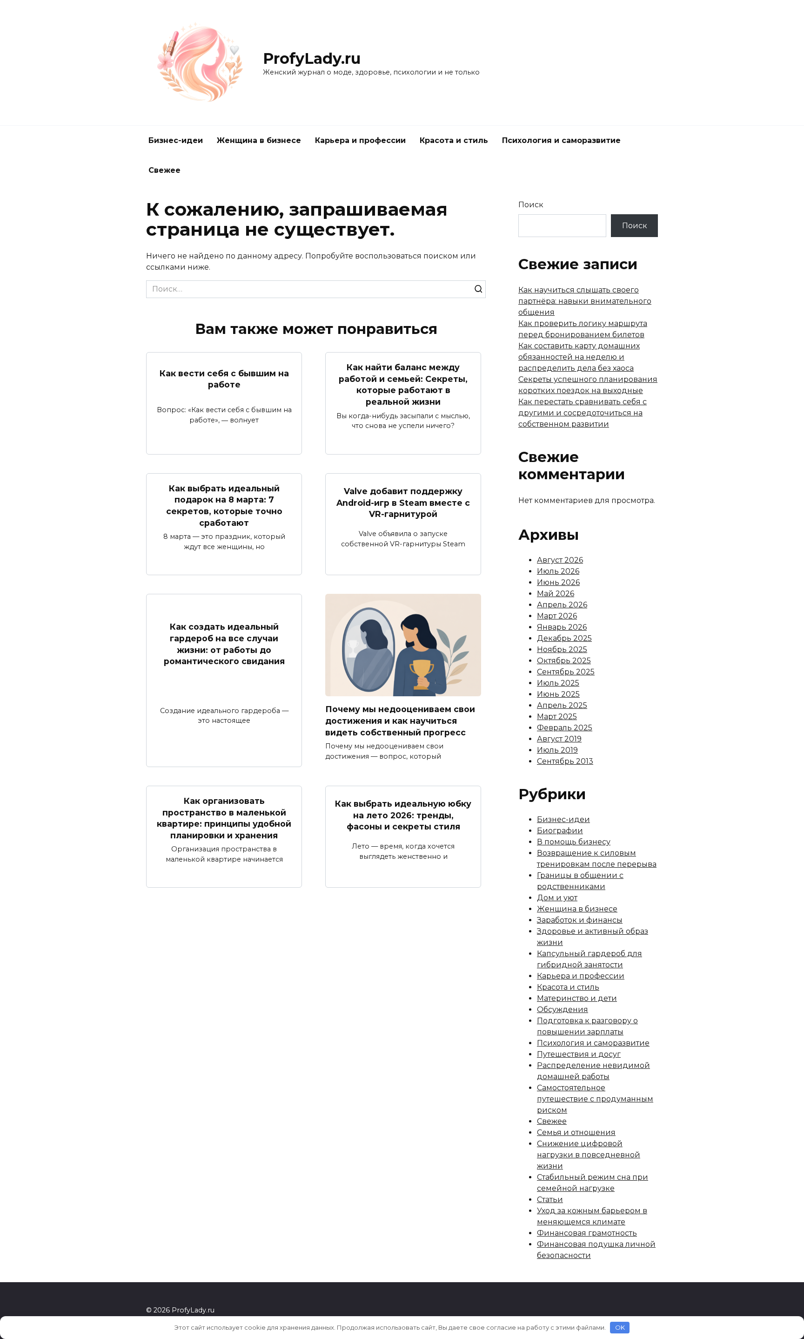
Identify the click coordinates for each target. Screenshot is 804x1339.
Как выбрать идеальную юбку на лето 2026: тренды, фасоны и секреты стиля (403, 815)
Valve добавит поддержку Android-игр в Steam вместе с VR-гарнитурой (403, 502)
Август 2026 (560, 560)
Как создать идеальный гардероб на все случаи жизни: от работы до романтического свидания (224, 644)
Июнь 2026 (558, 582)
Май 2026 (555, 593)
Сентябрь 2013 (565, 761)
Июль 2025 (558, 683)
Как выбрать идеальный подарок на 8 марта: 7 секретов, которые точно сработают (224, 505)
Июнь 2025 (558, 694)
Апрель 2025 (562, 705)
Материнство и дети (577, 998)
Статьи (550, 1199)
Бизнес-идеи (175, 140)
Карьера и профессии (360, 140)
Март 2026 (557, 616)
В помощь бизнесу (573, 841)
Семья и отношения (576, 1132)
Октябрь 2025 (564, 660)
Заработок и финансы (580, 920)
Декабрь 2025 (564, 638)
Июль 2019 (557, 750)
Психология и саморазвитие (561, 140)
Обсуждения (562, 1009)
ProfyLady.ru (312, 58)
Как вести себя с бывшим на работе (224, 378)
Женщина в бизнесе (259, 140)
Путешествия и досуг (579, 1054)
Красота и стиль (454, 140)
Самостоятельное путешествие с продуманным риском (595, 1099)
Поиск (530, 204)
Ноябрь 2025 (562, 649)
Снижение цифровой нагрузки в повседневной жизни (588, 1154)
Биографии (560, 830)
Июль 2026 (558, 571)
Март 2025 (557, 716)
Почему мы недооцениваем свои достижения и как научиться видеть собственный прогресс (400, 720)
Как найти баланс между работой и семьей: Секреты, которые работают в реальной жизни (403, 384)
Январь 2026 (562, 627)
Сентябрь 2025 (566, 671)
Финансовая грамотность (587, 1233)
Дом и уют (557, 897)
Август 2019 (559, 738)
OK (620, 1327)
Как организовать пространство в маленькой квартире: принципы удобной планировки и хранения (224, 818)
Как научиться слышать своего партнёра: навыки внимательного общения (584, 301)
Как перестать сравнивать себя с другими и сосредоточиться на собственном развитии (582, 412)
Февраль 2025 (564, 727)
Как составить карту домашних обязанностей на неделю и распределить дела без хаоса (579, 357)
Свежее (164, 170)
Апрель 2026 (562, 604)
